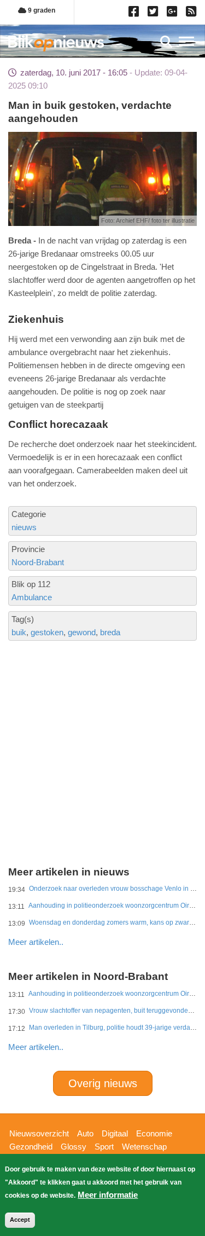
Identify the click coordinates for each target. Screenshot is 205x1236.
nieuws (24, 527)
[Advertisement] (102, 714)
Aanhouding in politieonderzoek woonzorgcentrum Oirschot (116, 905)
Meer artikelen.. (35, 942)
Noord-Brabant (37, 562)
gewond (82, 632)
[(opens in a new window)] (135, 14)
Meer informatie (108, 1194)
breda (110, 632)
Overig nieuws (102, 1083)
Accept (20, 1219)
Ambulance (31, 597)
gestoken (47, 632)
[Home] (56, 42)
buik (18, 632)
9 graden (40, 10)
